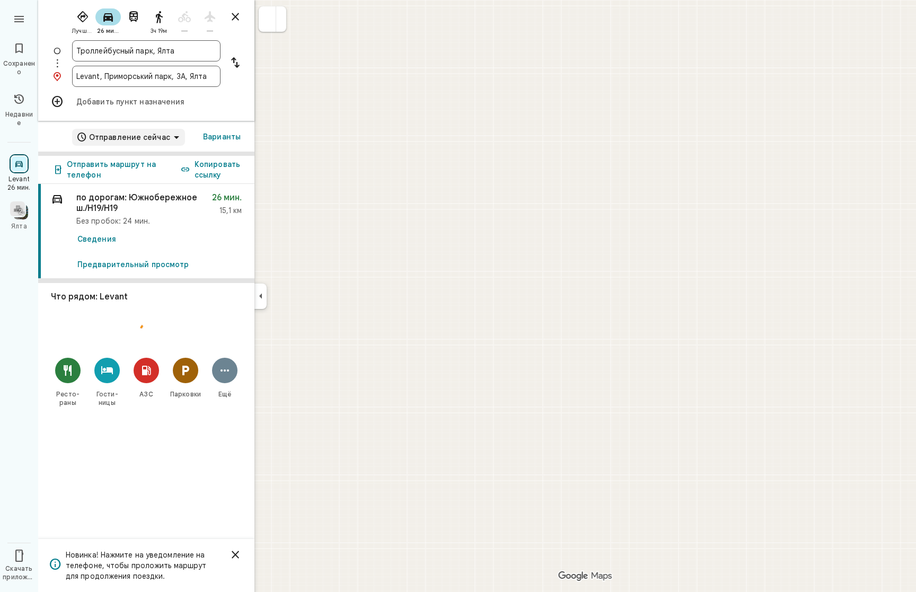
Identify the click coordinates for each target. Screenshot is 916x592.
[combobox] (146, 50)
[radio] (82, 20)
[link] (146, 231)
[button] (267, 19)
